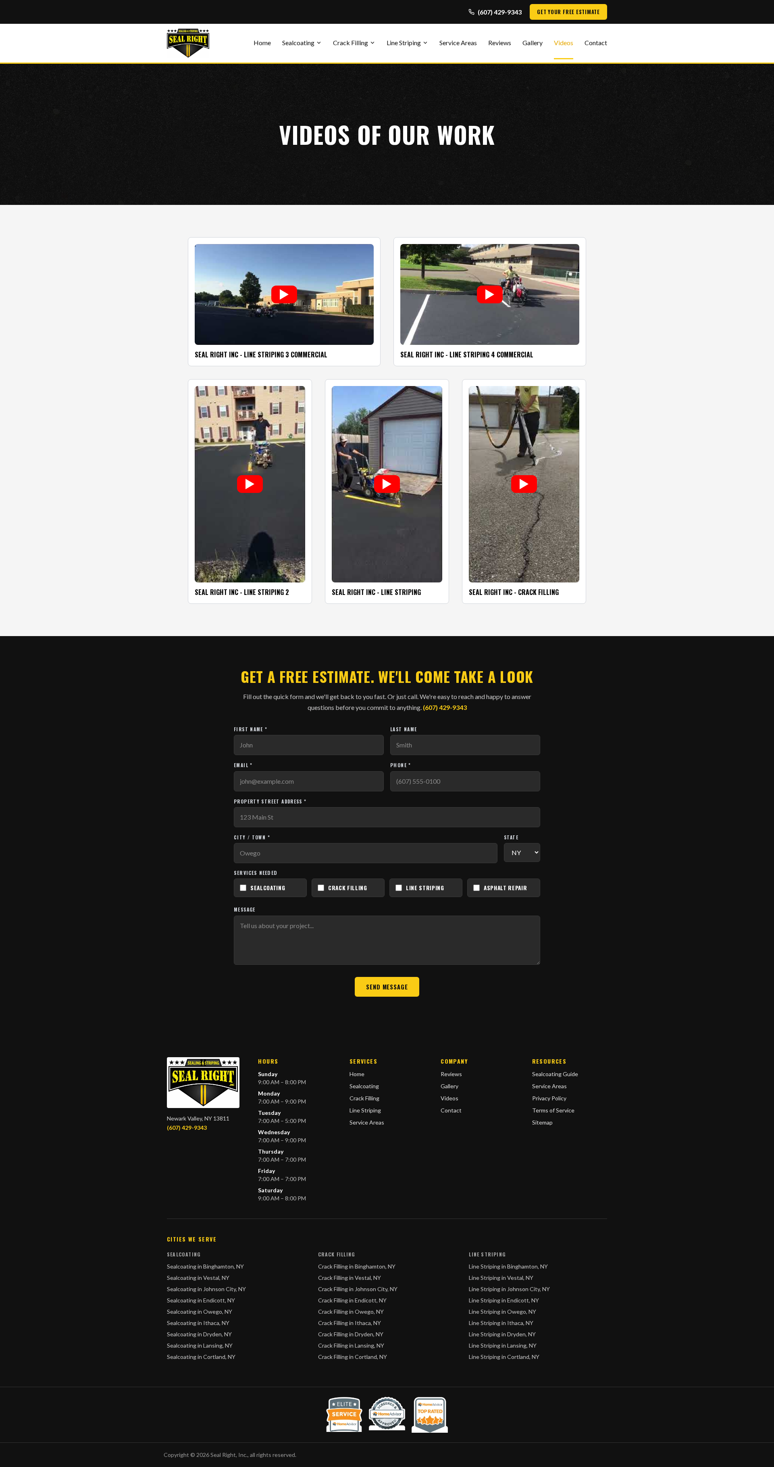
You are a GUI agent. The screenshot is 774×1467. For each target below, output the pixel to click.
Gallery (532, 42)
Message (245, 909)
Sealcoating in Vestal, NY (198, 1277)
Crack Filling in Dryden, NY (350, 1334)
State (511, 837)
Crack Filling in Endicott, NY (352, 1300)
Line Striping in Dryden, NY (502, 1334)
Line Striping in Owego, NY (502, 1311)
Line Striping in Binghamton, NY (508, 1266)
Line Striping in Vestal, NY (501, 1277)
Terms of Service (553, 1110)
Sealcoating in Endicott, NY (201, 1300)
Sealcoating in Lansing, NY (200, 1345)
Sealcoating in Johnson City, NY (206, 1288)
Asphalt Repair (505, 888)
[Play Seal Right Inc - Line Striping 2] (250, 484)
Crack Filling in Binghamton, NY (356, 1266)
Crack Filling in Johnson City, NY (357, 1288)
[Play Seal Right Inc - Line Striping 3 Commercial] (284, 294)
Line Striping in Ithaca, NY (501, 1322)
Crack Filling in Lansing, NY (351, 1345)
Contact (596, 42)
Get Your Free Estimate (568, 12)
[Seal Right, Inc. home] (188, 43)
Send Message (387, 987)
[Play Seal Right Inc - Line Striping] (387, 484)
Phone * (400, 765)
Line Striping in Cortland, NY (504, 1356)
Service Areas (458, 42)
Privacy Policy (549, 1098)
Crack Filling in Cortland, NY (352, 1356)
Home (262, 42)
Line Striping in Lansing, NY (503, 1345)
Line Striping (404, 42)
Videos (563, 42)
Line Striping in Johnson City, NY (509, 1288)
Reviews (499, 42)
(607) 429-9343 (500, 12)
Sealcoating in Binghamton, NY (205, 1266)
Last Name (403, 729)
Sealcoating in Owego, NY (199, 1311)
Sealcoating (298, 42)
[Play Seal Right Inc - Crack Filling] (524, 484)
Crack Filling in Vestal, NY (349, 1277)
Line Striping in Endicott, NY (504, 1300)
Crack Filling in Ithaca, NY (349, 1322)
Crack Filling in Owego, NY (351, 1311)
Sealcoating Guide (555, 1074)
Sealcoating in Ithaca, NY (198, 1322)
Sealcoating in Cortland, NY (201, 1356)
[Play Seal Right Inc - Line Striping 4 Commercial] (489, 294)
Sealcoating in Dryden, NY (199, 1334)
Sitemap (542, 1122)
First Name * (251, 729)
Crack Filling (350, 42)
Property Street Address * (270, 801)
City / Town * (252, 837)
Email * (243, 765)
